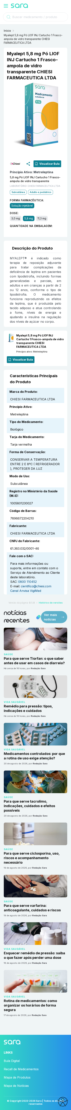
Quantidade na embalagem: (31, 226)
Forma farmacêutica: (27, 200)
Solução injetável (22, 205)
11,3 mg (41, 218)
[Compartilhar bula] (28, 164)
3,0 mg (15, 218)
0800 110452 (27, 582)
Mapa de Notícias (16, 1086)
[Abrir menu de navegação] (6, 6)
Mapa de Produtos (17, 1077)
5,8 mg (28, 218)
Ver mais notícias (50, 617)
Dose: (14, 213)
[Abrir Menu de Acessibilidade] (62, 1101)
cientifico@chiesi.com (36, 586)
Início (7, 30)
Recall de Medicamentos (21, 1069)
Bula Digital (12, 1061)
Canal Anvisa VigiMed (25, 591)
